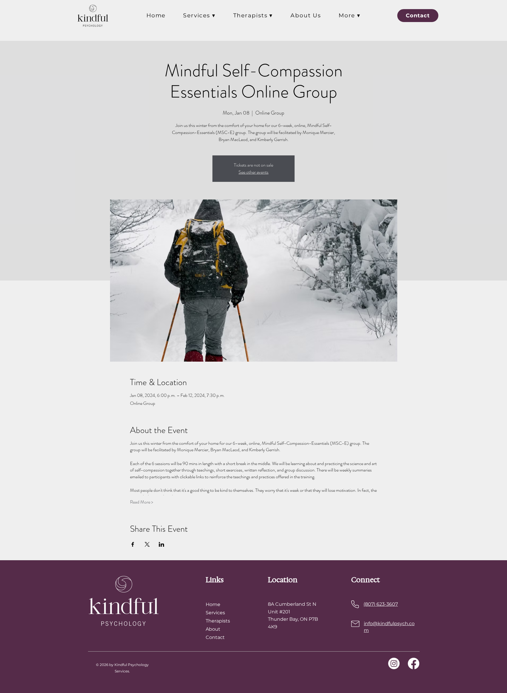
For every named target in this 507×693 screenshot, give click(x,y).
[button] (199, 15)
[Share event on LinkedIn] (161, 544)
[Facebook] (413, 663)
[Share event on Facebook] (133, 544)
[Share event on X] (147, 544)
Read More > (141, 502)
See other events (253, 172)
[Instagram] (394, 663)
